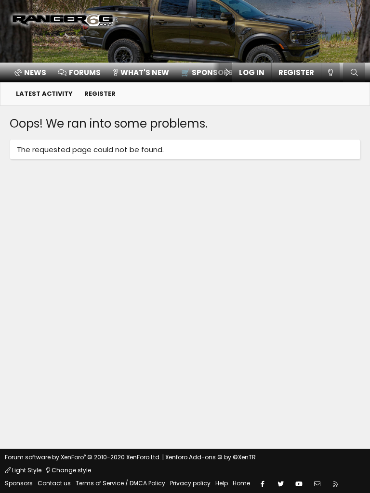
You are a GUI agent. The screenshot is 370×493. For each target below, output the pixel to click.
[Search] (354, 72)
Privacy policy (190, 483)
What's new (144, 72)
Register (100, 93)
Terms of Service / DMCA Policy (120, 483)
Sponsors (19, 483)
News (35, 72)
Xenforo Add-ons (210, 457)
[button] (209, 72)
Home (241, 483)
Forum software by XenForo (83, 457)
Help (221, 483)
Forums (85, 72)
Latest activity (44, 93)
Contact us (54, 483)
